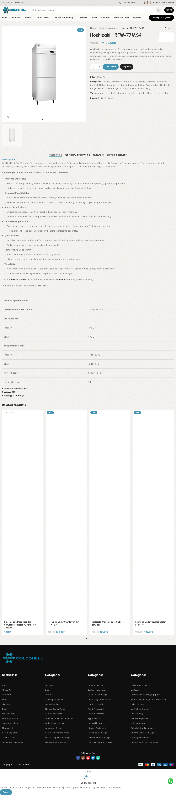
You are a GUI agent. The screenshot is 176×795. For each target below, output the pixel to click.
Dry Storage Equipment (99, 699)
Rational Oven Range (54, 723)
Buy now (127, 67)
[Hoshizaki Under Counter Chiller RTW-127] (66, 514)
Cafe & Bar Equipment (134, 81)
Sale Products (137, 704)
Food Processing (96, 709)
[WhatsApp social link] (112, 98)
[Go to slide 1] (42, 119)
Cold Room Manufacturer (57, 733)
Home (93, 28)
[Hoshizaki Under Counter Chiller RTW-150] (109, 514)
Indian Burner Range (140, 685)
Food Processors (96, 714)
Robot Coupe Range (97, 733)
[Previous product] (165, 28)
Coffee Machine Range (12, 742)
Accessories (50, 685)
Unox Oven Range (53, 728)
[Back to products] (169, 28)
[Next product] (172, 28)
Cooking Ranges (95, 685)
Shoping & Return (10, 718)
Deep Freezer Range (97, 694)
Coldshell (25, 764)
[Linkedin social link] (109, 98)
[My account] (158, 10)
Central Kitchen (98, 85)
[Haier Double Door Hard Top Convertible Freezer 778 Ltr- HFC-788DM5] (22, 514)
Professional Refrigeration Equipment (117, 88)
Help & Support (9, 733)
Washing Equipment (140, 718)
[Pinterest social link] (105, 98)
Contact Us (7, 694)
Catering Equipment (157, 81)
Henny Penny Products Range (144, 742)
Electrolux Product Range (100, 742)
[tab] (55, 155)
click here (43, 285)
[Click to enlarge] (7, 116)
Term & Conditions (10, 723)
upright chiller (145, 93)
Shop (4, 699)
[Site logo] (14, 10)
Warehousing (143, 88)
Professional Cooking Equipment (146, 694)
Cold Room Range (53, 714)
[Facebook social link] (98, 98)
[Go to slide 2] (45, 119)
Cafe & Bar (50, 694)
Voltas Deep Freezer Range (58, 737)
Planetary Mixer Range (55, 742)
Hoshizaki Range (95, 723)
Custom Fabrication (97, 690)
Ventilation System (139, 709)
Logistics (135, 690)
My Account (7, 728)
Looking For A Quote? (161, 18)
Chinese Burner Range (55, 709)
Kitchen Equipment (97, 728)
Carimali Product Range (99, 737)
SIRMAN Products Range (142, 733)
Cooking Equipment (140, 737)
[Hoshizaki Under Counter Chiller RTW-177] (153, 514)
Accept (6, 792)
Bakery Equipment (108, 28)
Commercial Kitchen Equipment (123, 85)
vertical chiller (160, 93)
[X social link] (102, 98)
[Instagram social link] (83, 758)
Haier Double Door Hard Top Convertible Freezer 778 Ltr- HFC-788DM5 (21, 625)
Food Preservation (149, 85)
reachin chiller (129, 93)
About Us (6, 690)
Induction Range (138, 723)
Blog (4, 709)
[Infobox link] (128, 3)
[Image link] (23, 658)
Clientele (6, 704)
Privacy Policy (8, 714)
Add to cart (110, 67)
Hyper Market (94, 718)
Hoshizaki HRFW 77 (20, 279)
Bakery (48, 690)
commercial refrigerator (108, 93)
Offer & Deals (8, 737)
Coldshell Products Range (143, 728)
